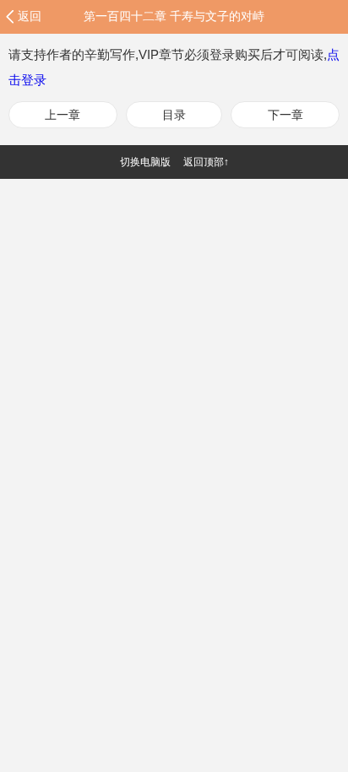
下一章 (285, 114)
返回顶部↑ (206, 162)
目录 (174, 114)
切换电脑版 (145, 162)
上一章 (62, 114)
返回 (29, 16)
